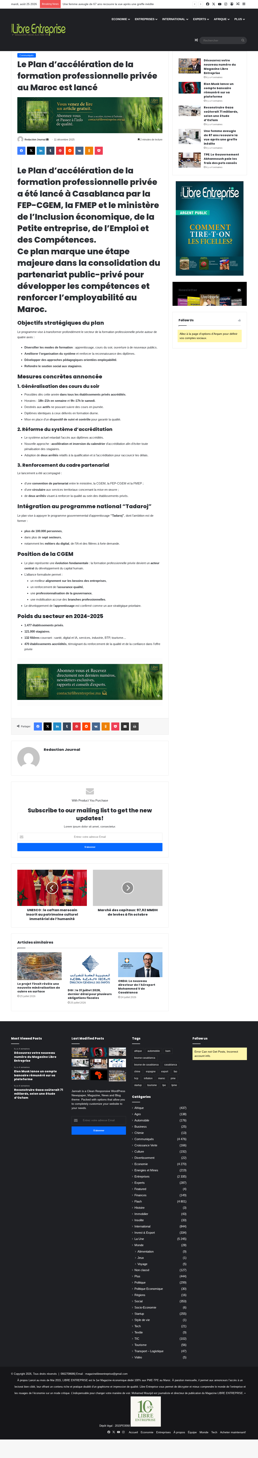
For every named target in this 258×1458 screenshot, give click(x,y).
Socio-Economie (145, 1307)
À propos (179, 1432)
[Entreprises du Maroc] (38, 29)
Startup (139, 1313)
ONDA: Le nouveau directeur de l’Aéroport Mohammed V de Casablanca (136, 986)
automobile (154, 1051)
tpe (164, 1085)
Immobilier (141, 1214)
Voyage (142, 1264)
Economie (119, 19)
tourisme (152, 1085)
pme (173, 1078)
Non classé (141, 1270)
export (164, 1071)
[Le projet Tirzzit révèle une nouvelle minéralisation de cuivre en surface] (39, 966)
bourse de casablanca (146, 1064)
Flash (138, 1201)
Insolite (139, 1220)
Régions (139, 1295)
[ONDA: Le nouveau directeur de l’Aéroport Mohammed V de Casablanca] (140, 964)
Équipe (192, 1432)
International (173, 19)
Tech (137, 1326)
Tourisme (140, 1345)
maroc (161, 1078)
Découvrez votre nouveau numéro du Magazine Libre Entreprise (220, 66)
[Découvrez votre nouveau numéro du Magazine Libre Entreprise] (190, 65)
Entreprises (144, 19)
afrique (138, 1051)
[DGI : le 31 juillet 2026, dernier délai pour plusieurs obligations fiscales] (90, 969)
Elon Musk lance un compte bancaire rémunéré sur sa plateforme (219, 90)
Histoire (139, 1207)
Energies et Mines (146, 1170)
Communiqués (27, 55)
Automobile (141, 1120)
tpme (174, 1085)
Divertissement (144, 1157)
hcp (136, 1078)
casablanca (170, 1064)
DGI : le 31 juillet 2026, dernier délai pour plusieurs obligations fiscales (90, 994)
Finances (140, 1195)
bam (167, 1051)
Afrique (220, 19)
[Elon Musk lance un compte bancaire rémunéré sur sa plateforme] (190, 88)
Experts (199, 19)
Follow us (200, 1038)
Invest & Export (144, 1232)
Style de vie (142, 1320)
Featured (140, 1189)
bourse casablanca (144, 1057)
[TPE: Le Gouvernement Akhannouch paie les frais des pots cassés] (190, 160)
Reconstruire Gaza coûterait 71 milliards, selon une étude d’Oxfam (221, 113)
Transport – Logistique (148, 1351)
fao (175, 1071)
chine (137, 1071)
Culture (139, 1151)
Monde (139, 1245)
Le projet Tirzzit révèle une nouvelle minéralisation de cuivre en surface (38, 987)
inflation (148, 1078)
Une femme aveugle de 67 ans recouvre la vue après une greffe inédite (221, 137)
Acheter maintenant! (233, 1432)
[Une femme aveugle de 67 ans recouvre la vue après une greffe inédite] (190, 136)
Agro (137, 1114)
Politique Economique (148, 1288)
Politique (140, 1282)
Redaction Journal (35, 139)
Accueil (133, 1432)
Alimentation (145, 1251)
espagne (151, 1071)
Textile (138, 1332)
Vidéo (138, 1357)
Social (138, 1301)
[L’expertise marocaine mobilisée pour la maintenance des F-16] (117, 1075)
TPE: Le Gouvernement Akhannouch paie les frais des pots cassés (105, 4)
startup (138, 1085)
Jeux (140, 1257)
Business (140, 1126)
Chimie (139, 1132)
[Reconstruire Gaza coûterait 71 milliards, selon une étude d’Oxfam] (190, 110)
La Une (139, 1239)
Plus (238, 19)
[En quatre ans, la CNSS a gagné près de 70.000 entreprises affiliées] (117, 1063)
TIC (136, 1338)
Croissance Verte (145, 1145)
